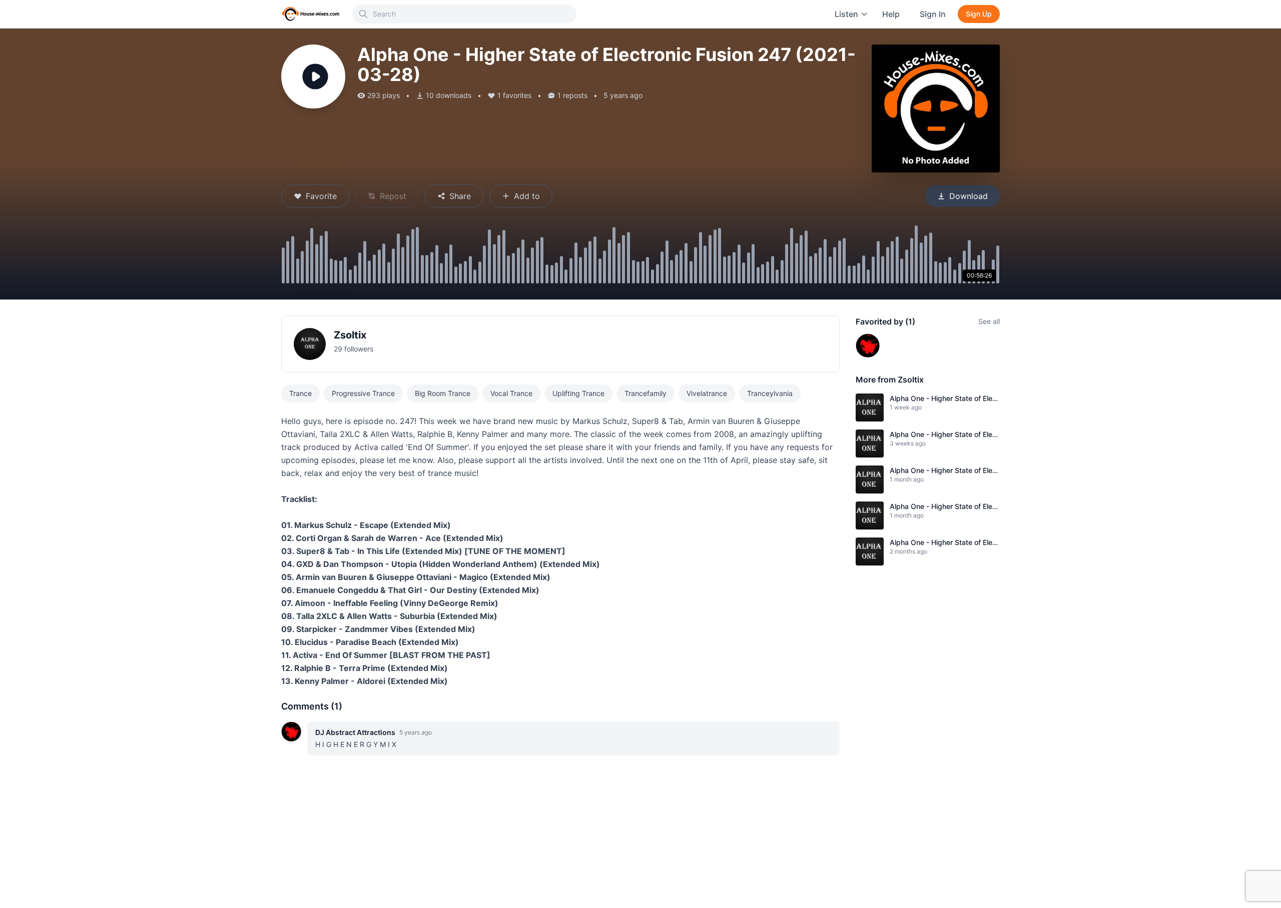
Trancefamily (645, 393)
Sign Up (979, 14)
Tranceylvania (770, 393)
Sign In (933, 14)
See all (989, 321)
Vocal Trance (511, 393)
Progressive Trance (363, 393)
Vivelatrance (707, 393)
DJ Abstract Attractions (355, 732)
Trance (300, 393)
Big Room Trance (442, 393)
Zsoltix (350, 335)
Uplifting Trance (578, 393)
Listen (846, 14)
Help (891, 14)
